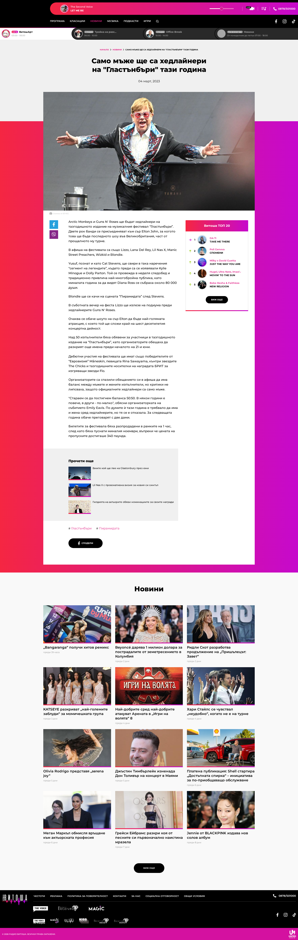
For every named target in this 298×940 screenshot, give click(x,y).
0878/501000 (286, 8)
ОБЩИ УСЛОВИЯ (194, 896)
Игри (147, 21)
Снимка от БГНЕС (61, 213)
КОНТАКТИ (119, 896)
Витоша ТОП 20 (217, 226)
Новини (96, 21)
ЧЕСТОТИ (39, 896)
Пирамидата (109, 528)
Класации (77, 21)
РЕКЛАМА (56, 896)
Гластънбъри (81, 528)
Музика (112, 21)
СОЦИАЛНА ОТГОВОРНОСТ (162, 896)
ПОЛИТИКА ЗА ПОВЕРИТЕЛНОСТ (87, 896)
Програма (57, 21)
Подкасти (131, 21)
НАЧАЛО (104, 49)
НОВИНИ (117, 49)
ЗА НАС (135, 896)
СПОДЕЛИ (86, 543)
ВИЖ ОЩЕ (217, 299)
